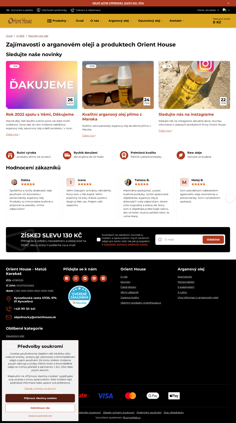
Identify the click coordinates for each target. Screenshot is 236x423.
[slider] (28, 184)
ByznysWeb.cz (132, 417)
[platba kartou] (118, 395)
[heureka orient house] (79, 307)
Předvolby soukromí (88, 412)
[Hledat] (198, 21)
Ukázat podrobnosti (40, 415)
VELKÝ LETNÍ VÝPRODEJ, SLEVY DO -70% (118, 3)
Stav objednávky (174, 412)
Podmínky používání (149, 412)
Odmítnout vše (40, 408)
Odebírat (213, 239)
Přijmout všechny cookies (40, 398)
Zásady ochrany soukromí (119, 412)
